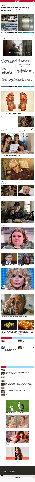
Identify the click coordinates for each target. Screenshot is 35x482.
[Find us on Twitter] (24, 470)
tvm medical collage (8, 83)
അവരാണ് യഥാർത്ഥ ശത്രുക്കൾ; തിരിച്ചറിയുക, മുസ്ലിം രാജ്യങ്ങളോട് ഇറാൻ (28, 347)
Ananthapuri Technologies (10, 472)
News (4, 5)
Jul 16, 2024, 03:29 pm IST (12, 12)
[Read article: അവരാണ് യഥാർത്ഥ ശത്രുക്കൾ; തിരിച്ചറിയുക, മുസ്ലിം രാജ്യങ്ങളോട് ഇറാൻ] (20, 347)
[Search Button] (33, 1)
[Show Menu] (1, 1)
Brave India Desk (4, 12)
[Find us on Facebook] (23, 470)
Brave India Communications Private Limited (8, 471)
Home (2, 5)
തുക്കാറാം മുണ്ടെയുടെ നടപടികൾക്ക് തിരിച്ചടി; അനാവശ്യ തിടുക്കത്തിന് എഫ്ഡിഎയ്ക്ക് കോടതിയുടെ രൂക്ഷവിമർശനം (8, 68)
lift (3, 83)
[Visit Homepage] (17, 1)
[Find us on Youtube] (25, 470)
